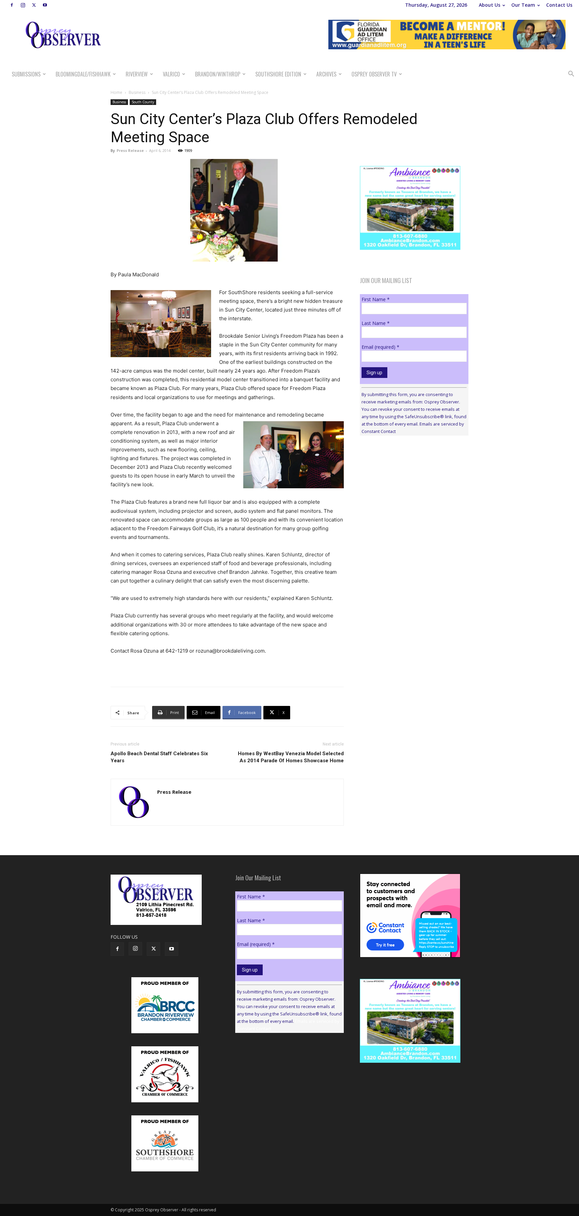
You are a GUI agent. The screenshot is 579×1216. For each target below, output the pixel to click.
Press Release (130, 150)
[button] (571, 74)
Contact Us (559, 5)
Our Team (523, 5)
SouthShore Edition (278, 74)
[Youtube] (45, 5)
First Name (376, 299)
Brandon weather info (410, 502)
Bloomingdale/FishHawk (83, 74)
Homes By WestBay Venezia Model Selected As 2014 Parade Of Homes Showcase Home (291, 757)
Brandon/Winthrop (217, 74)
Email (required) (380, 347)
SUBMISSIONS (26, 74)
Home (116, 92)
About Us (489, 5)
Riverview (137, 74)
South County (143, 102)
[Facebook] (12, 5)
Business (137, 92)
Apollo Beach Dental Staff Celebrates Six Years (159, 757)
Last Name (376, 323)
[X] (34, 5)
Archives (326, 74)
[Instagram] (23, 5)
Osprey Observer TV (374, 74)
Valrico (171, 74)
